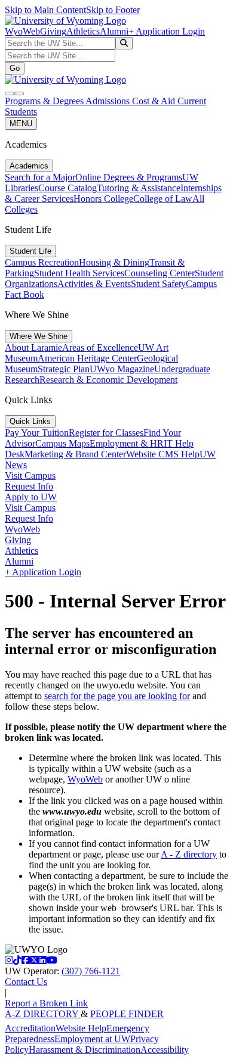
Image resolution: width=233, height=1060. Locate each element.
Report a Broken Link (46, 1003)
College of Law (162, 199)
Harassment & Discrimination (84, 1050)
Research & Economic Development (108, 380)
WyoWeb (22, 31)
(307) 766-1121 (91, 971)
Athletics (83, 31)
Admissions (108, 101)
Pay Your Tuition (37, 433)
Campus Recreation (42, 262)
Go (15, 68)
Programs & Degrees (45, 101)
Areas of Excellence (100, 347)
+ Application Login (166, 31)
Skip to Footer (113, 10)
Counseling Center (159, 273)
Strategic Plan (64, 369)
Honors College (103, 199)
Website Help (81, 1028)
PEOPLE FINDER (127, 1014)
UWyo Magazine (122, 369)
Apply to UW (31, 497)
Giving (53, 31)
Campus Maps (62, 443)
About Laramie (33, 347)
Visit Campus (30, 475)
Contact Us (26, 982)
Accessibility (164, 1050)
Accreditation (30, 1028)
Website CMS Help (163, 454)
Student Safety (158, 284)
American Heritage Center (87, 358)
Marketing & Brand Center (75, 454)
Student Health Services (79, 273)
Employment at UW (92, 1039)
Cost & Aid (154, 101)
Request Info (29, 486)
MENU (21, 123)
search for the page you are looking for (117, 696)
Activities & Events (94, 284)
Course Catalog (67, 188)
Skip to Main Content (45, 10)
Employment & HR (127, 443)
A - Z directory (189, 854)
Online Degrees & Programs (128, 177)
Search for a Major (40, 177)
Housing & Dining (114, 262)
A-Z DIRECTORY (43, 1014)
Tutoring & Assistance (138, 188)
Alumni (114, 31)
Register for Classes (106, 433)
